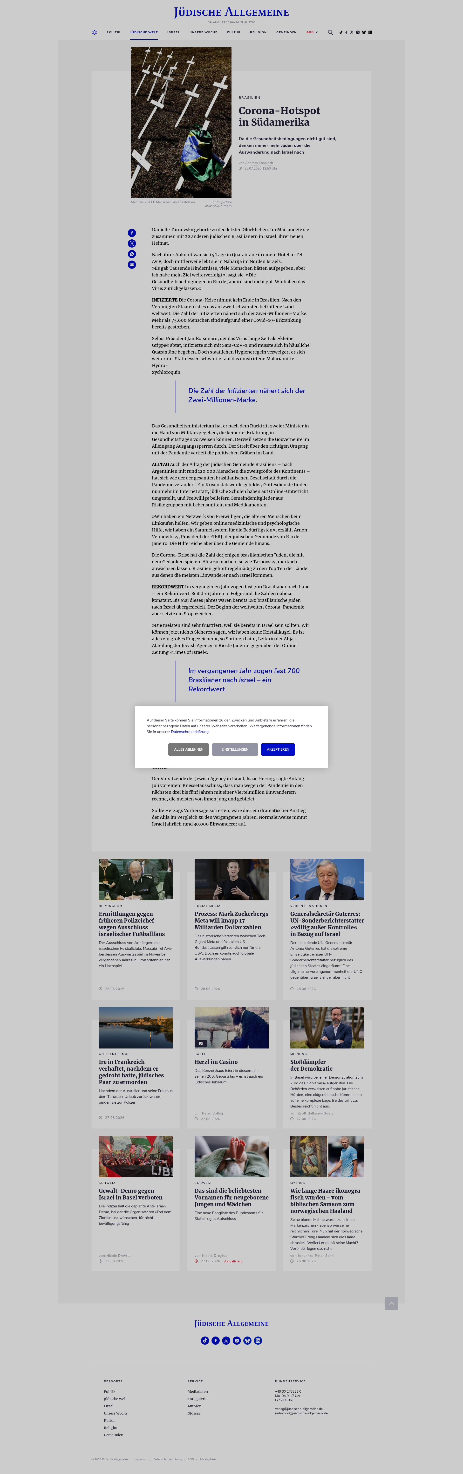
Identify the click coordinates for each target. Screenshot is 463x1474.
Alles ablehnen (188, 749)
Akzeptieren (278, 749)
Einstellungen (235, 749)
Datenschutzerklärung (190, 731)
